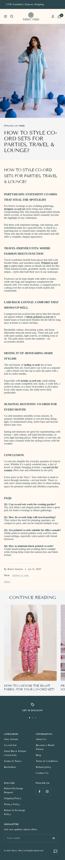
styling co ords (14, 126)
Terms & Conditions (47, 761)
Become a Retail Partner (45, 747)
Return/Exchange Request (13, 790)
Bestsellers (10, 767)
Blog (38, 755)
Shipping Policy (12, 798)
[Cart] (59, 16)
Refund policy (43, 767)
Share (7, 581)
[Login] (52, 16)
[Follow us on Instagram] (47, 791)
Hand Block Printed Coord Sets (15, 753)
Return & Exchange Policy (14, 812)
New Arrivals (11, 739)
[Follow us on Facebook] (39, 791)
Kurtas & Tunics (13, 761)
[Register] (53, 838)
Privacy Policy (12, 804)
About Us (41, 739)
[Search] (11, 16)
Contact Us (42, 773)
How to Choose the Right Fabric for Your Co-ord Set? (29, 687)
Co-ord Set (10, 745)
